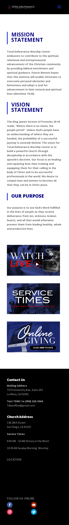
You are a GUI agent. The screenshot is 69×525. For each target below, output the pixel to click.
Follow (20, 505)
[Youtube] (34, 505)
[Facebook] (10, 505)
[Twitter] (34, 512)
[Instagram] (10, 512)
